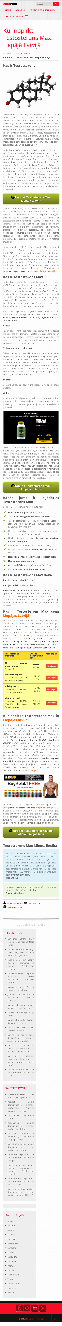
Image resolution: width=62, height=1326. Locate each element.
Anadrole (11, 1225)
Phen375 (11, 1265)
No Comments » (14, 907)
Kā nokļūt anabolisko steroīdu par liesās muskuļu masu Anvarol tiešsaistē (20, 1048)
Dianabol (11, 1234)
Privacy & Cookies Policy (42, 10)
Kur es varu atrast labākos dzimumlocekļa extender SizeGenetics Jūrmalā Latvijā (20, 1192)
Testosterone (23, 53)
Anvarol (10, 1230)
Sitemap (39, 1319)
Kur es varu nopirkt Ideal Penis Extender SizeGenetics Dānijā (20, 1072)
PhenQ (10, 1270)
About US (20, 10)
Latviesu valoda (15, 16)
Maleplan (29, 1319)
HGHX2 (10, 1252)
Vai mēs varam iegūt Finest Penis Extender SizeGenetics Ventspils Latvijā (20, 1181)
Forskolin (11, 1239)
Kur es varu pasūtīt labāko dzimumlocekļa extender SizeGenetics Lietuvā (20, 1147)
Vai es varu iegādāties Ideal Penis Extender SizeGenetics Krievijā (20, 1157)
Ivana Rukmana (14, 903)
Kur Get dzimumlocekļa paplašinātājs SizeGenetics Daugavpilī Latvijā (20, 1136)
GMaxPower (13, 1243)
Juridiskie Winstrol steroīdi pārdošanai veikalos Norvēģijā (20, 997)
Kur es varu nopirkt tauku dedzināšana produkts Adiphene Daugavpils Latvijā (20, 1038)
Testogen (11, 1279)
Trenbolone (12, 1288)
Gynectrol (11, 1248)
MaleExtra (12, 1256)
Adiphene (11, 1221)
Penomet (11, 1261)
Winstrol (11, 1292)
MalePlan (7, 53)
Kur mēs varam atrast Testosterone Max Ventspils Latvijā (20, 941)
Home (8, 10)
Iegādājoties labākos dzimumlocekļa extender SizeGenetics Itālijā (20, 1126)
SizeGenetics (13, 1274)
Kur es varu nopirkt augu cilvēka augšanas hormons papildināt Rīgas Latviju (20, 952)
